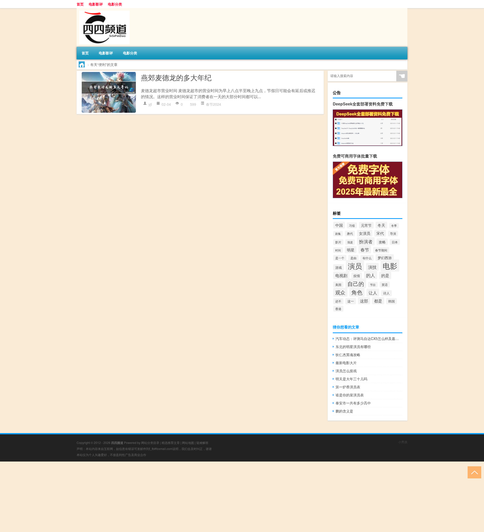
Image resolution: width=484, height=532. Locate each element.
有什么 (367, 258)
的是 (385, 275)
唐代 (350, 234)
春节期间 (381, 250)
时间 (338, 250)
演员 (355, 266)
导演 (393, 234)
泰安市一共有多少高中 (353, 402)
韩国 (391, 301)
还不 (338, 301)
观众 (340, 292)
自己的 (355, 283)
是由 (353, 258)
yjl (150, 104)
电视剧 (341, 275)
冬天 (381, 225)
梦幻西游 (385, 257)
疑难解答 (202, 442)
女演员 (364, 233)
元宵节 (366, 225)
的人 (370, 275)
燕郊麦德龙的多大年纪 (176, 77)
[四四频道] (103, 9)
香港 (338, 309)
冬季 (394, 225)
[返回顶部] (473, 472)
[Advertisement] (151, 497)
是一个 (339, 258)
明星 (350, 249)
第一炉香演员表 (348, 386)
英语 (385, 284)
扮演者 (366, 241)
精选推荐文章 (171, 442)
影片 (338, 242)
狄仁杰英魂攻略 (348, 354)
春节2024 (213, 104)
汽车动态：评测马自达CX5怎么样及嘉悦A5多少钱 (369, 338)
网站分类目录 (150, 442)
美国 (338, 284)
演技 (372, 267)
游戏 (338, 267)
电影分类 (115, 4)
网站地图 (188, 442)
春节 (364, 249)
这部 (364, 300)
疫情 (356, 275)
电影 (390, 265)
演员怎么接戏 (346, 370)
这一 (350, 301)
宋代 (380, 233)
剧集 (338, 234)
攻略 (382, 241)
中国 (339, 225)
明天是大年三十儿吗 (351, 378)
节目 (373, 285)
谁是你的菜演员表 (350, 394)
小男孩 (402, 442)
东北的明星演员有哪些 (353, 346)
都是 (378, 300)
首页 (80, 4)
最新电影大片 (346, 362)
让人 (373, 292)
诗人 (386, 293)
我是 (350, 242)
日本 (395, 242)
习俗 (352, 225)
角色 (356, 292)
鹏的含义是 (344, 410)
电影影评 (96, 4)
